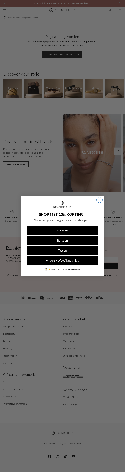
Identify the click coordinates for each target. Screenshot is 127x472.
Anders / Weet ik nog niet (62, 260)
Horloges (62, 230)
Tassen (62, 250)
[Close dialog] (99, 200)
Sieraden (62, 240)
